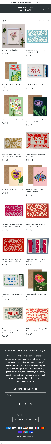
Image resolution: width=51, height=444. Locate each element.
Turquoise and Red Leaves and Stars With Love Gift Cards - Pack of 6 (11, 331)
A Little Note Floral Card (11, 50)
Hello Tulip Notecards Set (35, 85)
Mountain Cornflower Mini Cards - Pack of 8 (36, 121)
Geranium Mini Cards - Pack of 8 (12, 86)
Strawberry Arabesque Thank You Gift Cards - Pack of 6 (13, 260)
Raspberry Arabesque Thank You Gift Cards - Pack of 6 (12, 225)
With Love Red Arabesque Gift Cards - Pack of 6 (37, 330)
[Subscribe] (43, 395)
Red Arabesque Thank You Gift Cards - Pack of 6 (35, 225)
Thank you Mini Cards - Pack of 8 (36, 295)
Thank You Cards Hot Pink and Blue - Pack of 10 (35, 260)
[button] (3, 8)
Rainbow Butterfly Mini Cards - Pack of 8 (34, 190)
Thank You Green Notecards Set (12, 295)
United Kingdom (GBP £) (24, 420)
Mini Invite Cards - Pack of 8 (12, 120)
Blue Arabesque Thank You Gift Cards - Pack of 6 (35, 51)
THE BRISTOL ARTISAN (28, 436)
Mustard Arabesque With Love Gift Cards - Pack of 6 (11, 156)
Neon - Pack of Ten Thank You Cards (35, 156)
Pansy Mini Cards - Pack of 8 (12, 189)
